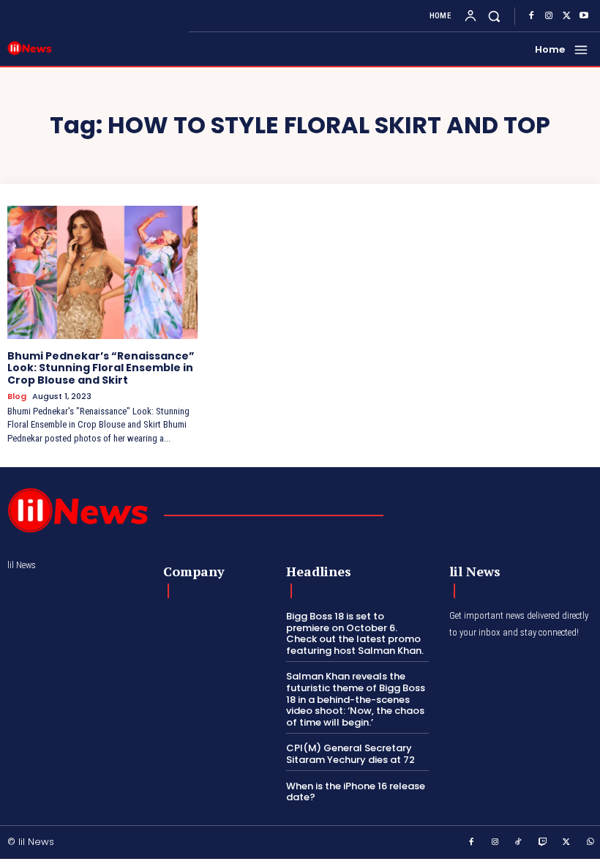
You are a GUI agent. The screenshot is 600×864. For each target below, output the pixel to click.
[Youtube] (584, 16)
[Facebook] (531, 16)
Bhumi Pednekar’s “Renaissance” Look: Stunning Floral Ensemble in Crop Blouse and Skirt (101, 368)
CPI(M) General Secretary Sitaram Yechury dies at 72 (350, 754)
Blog (16, 396)
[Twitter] (566, 16)
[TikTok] (519, 843)
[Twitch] (543, 843)
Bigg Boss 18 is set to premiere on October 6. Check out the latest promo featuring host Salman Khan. (355, 633)
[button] (494, 15)
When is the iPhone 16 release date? (355, 792)
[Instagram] (549, 16)
